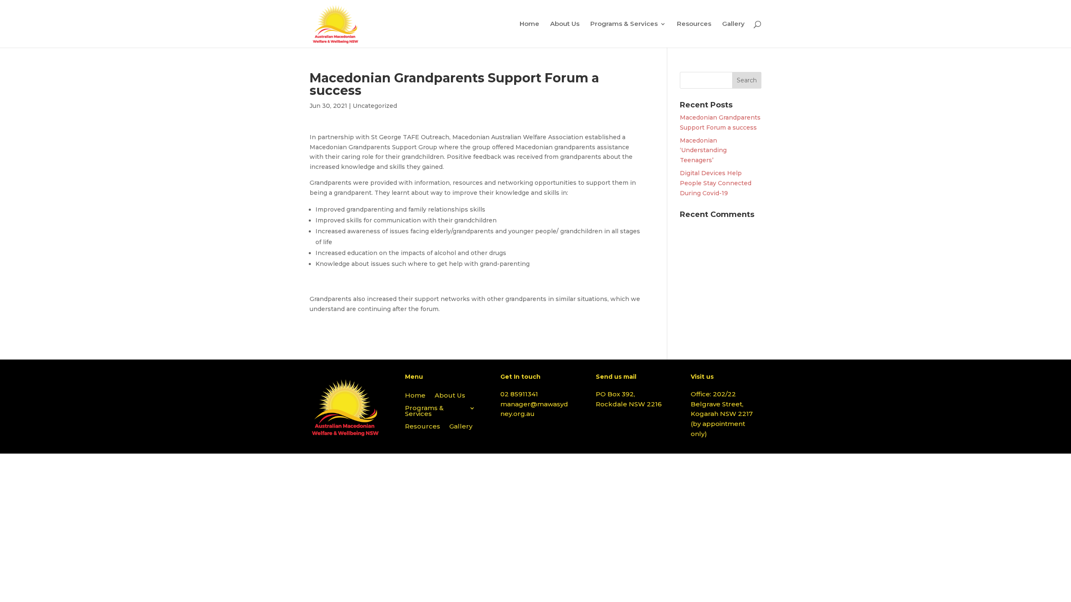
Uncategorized (375, 106)
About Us (564, 24)
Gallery (733, 24)
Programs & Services (624, 24)
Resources (694, 24)
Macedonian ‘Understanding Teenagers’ (703, 150)
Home (529, 24)
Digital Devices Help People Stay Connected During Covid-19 (715, 183)
